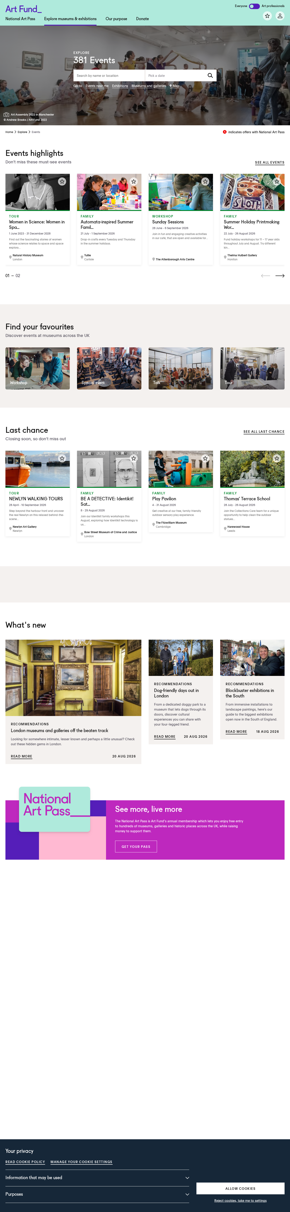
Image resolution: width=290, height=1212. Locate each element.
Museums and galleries (149, 85)
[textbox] (181, 75)
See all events (270, 162)
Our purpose (116, 19)
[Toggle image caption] (7, 114)
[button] (136, 846)
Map (176, 85)
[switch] (254, 6)
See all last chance (264, 431)
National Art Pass (20, 19)
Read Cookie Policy (25, 1161)
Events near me (97, 85)
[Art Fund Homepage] (23, 8)
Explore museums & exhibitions (70, 19)
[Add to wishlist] (62, 181)
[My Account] (280, 15)
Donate (142, 19)
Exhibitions (120, 85)
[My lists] (267, 15)
